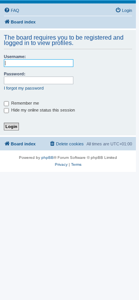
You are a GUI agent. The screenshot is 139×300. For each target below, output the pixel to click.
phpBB (47, 157)
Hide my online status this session (42, 110)
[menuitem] (11, 10)
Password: (14, 74)
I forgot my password (24, 88)
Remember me (24, 103)
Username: (15, 56)
